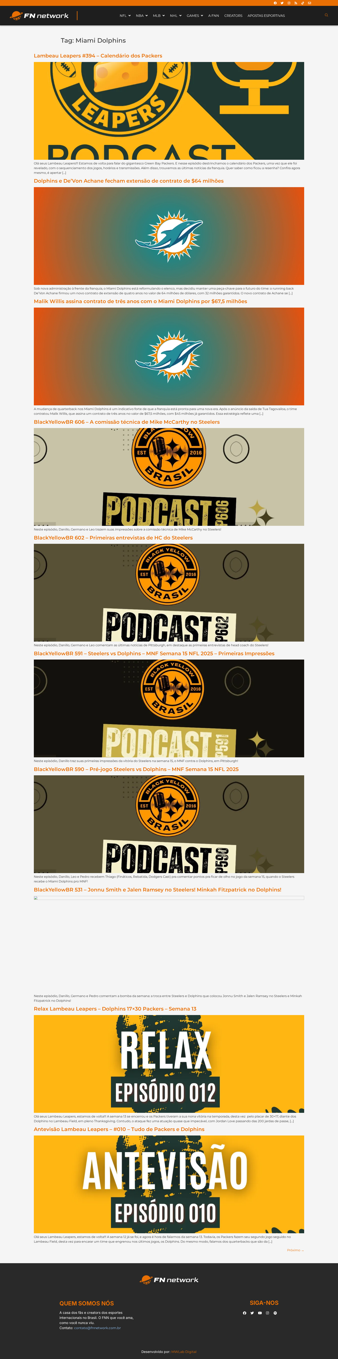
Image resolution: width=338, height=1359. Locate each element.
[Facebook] (275, 3)
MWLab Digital (184, 1352)
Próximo (295, 1250)
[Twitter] (282, 3)
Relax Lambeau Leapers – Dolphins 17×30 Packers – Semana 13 (115, 1009)
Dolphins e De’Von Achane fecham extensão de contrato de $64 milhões (129, 181)
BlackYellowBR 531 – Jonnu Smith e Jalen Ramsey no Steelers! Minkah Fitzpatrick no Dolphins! (157, 890)
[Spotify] (275, 1313)
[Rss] (296, 3)
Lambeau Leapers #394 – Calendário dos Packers (98, 56)
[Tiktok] (303, 3)
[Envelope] (309, 3)
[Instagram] (289, 3)
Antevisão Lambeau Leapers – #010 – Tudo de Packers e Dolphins (119, 1129)
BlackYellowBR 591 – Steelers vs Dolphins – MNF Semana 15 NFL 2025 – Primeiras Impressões (154, 653)
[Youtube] (260, 1313)
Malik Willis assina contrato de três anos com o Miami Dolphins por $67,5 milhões (140, 301)
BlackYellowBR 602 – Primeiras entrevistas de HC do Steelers (113, 538)
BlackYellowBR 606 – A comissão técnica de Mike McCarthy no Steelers (127, 422)
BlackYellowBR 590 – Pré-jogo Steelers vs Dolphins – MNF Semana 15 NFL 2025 (136, 769)
